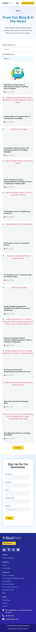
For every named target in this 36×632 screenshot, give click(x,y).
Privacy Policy (12, 628)
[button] (18, 448)
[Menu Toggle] (17, 3)
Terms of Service (23, 628)
